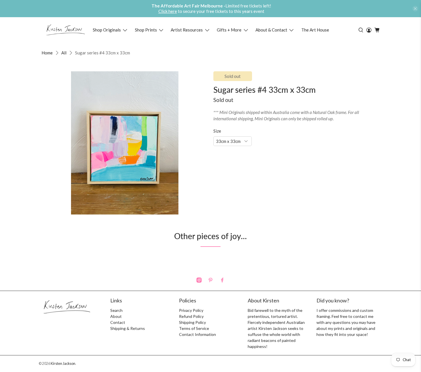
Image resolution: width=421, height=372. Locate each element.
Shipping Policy (192, 322)
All (63, 53)
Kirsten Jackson (63, 363)
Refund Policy (191, 316)
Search (116, 310)
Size (217, 130)
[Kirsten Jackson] (65, 29)
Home (47, 53)
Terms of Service (194, 328)
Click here (167, 11)
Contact (117, 322)
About (116, 316)
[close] (415, 8)
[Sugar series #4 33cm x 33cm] (125, 142)
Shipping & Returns (127, 328)
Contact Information (197, 334)
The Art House (315, 29)
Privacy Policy (191, 310)
